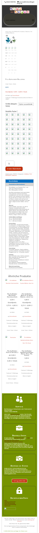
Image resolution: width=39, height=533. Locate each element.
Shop (10, 31)
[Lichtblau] (19, 134)
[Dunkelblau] (30, 134)
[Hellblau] (13, 134)
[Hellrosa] (24, 124)
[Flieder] (19, 129)
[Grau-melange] (24, 153)
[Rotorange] (24, 119)
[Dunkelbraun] (24, 148)
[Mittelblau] (24, 134)
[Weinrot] (7, 124)
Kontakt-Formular (19, 438)
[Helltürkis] (19, 138)
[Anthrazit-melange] (30, 153)
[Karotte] (7, 119)
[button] (14, 38)
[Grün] (13, 143)
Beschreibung (13, 181)
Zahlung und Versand (9, 502)
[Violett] (7, 134)
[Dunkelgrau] (7, 153)
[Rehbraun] (19, 148)
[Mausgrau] (30, 148)
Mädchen (28, 31)
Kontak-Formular (15, 414)
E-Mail (28, 438)
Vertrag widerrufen (19, 481)
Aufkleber (22, 31)
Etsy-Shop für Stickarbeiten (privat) (13, 442)
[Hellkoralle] (30, 124)
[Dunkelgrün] (24, 143)
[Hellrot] (19, 119)
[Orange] (13, 119)
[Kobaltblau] (7, 138)
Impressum (7, 506)
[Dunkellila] (30, 129)
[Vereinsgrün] (19, 143)
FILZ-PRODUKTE (16, 31)
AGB (5, 500)
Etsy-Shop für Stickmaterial (11, 440)
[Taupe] (13, 153)
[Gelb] (24, 114)
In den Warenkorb (14, 169)
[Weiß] (7, 114)
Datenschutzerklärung (10, 504)
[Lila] (24, 129)
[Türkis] (30, 138)
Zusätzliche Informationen (17, 184)
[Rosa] (7, 129)
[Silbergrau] (19, 153)
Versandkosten (15, 95)
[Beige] (13, 148)
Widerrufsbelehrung (9, 503)
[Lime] (7, 143)
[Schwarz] (13, 114)
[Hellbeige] (7, 148)
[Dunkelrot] (30, 119)
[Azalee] (19, 124)
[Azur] (13, 138)
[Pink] (13, 129)
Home (6, 31)
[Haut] (13, 124)
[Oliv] (30, 143)
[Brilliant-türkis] (24, 138)
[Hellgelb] (19, 114)
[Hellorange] (30, 114)
